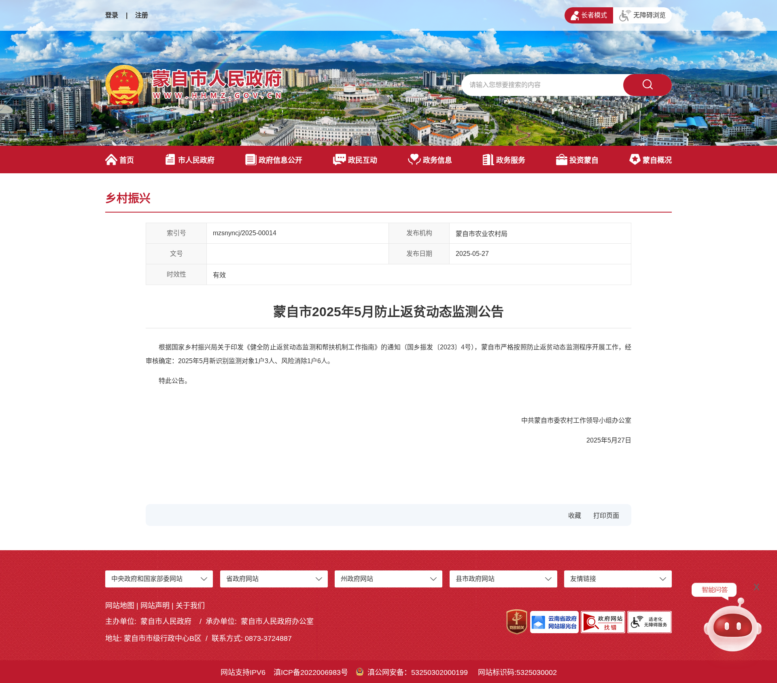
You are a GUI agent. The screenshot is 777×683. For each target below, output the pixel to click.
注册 (141, 15)
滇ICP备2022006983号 (311, 672)
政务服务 (510, 160)
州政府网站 (357, 578)
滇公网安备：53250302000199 (417, 672)
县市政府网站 (475, 578)
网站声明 (155, 606)
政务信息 (437, 160)
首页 (126, 160)
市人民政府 (196, 160)
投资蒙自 (584, 160)
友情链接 (583, 578)
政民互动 (362, 160)
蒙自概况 (657, 160)
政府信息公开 (280, 160)
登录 (111, 15)
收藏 (574, 515)
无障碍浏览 (649, 15)
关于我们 (190, 606)
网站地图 (119, 606)
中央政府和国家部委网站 (147, 578)
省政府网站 (242, 578)
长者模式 (594, 15)
